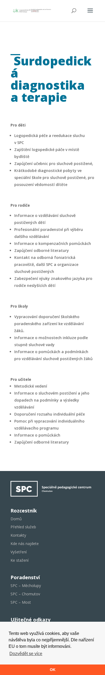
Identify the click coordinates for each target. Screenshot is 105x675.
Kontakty (18, 535)
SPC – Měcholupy (25, 585)
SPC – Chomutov (25, 593)
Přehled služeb (23, 526)
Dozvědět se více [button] (25, 653)
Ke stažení (19, 560)
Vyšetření (18, 551)
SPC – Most (20, 602)
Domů (16, 518)
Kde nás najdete (24, 543)
